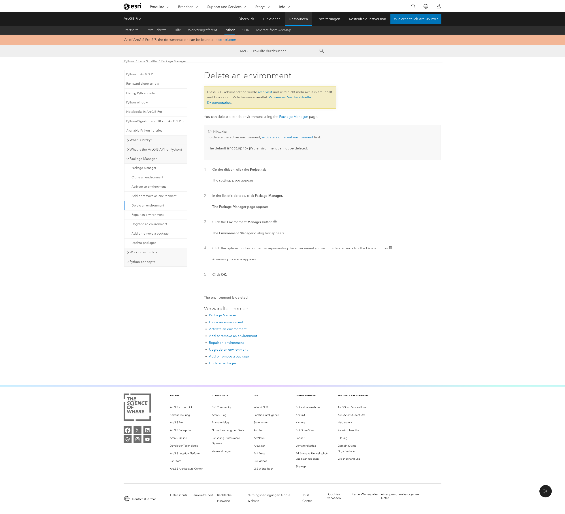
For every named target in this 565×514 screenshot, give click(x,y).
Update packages (144, 243)
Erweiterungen (328, 19)
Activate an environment (149, 187)
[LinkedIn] (147, 430)
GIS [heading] (256, 395)
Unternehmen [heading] (306, 395)
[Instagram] (137, 439)
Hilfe (177, 30)
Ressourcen (298, 19)
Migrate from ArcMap (273, 30)
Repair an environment (148, 215)
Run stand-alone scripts (142, 84)
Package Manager (173, 61)
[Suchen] (413, 6)
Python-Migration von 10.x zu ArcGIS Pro (155, 121)
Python (229, 30)
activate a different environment (287, 137)
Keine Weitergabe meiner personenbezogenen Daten (385, 496)
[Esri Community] (128, 439)
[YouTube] (147, 439)
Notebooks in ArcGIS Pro (144, 112)
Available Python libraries (144, 130)
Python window (137, 102)
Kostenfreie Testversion (367, 19)
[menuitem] (187, 407)
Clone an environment (147, 177)
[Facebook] (128, 430)
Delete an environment (148, 205)
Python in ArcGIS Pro (141, 74)
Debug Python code (140, 93)
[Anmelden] (439, 6)
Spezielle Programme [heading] (353, 395)
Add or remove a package (150, 233)
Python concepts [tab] (142, 262)
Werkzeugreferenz (202, 30)
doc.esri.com (225, 40)
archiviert (265, 92)
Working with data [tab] (143, 252)
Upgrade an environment (149, 224)
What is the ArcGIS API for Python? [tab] (156, 149)
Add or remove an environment (154, 196)
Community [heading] (220, 395)
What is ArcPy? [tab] (141, 140)
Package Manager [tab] (143, 159)
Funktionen (272, 19)
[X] (137, 430)
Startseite (131, 30)
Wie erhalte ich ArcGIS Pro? (416, 19)
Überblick (246, 19)
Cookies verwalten (334, 496)
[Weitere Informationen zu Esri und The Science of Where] (137, 408)
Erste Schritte (156, 30)
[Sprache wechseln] (426, 6)
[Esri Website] (133, 6)
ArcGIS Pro (132, 18)
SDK (245, 30)
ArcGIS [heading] (174, 395)
